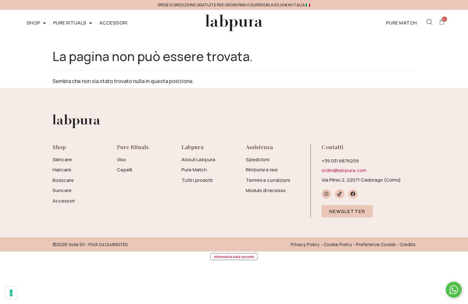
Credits (407, 244)
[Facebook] (353, 194)
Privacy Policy (305, 244)
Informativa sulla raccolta (234, 257)
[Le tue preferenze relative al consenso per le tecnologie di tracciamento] (11, 293)
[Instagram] (326, 194)
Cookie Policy (337, 244)
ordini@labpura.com (344, 170)
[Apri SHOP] (44, 23)
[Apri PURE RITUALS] (90, 23)
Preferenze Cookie (376, 244)
